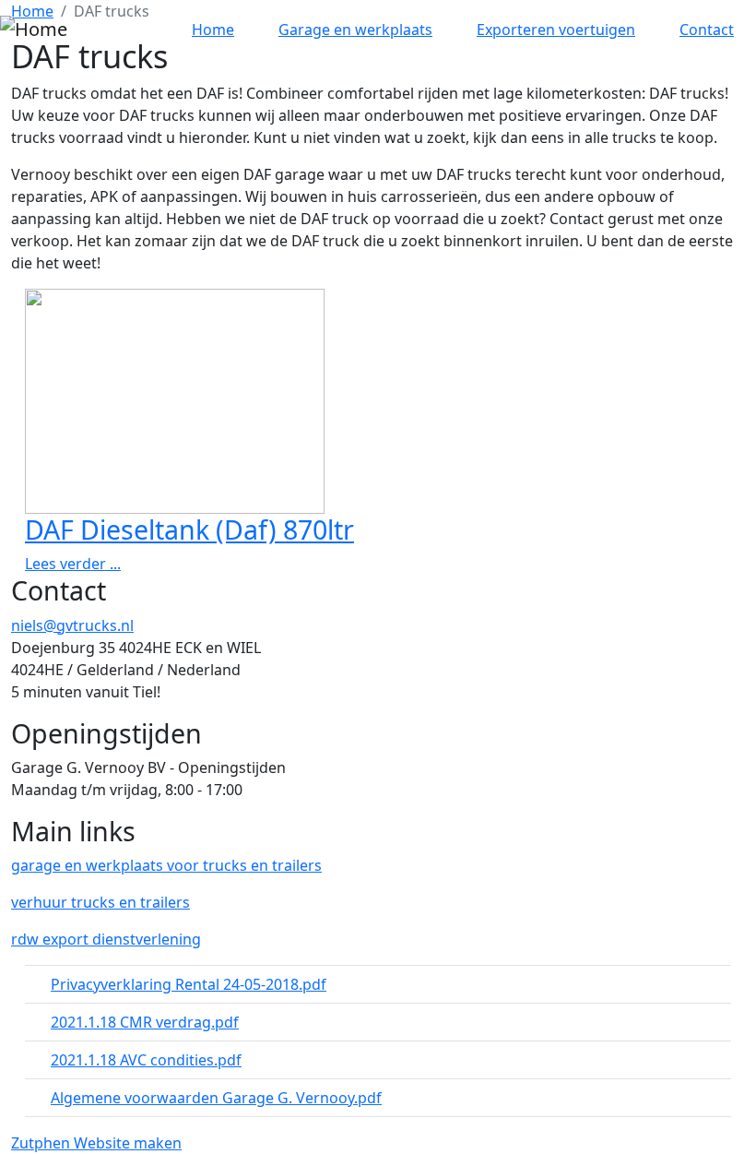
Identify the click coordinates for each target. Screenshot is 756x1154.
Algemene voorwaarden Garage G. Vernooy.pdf (216, 1098)
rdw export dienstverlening (106, 939)
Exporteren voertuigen (556, 29)
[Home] (33, 29)
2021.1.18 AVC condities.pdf (146, 1060)
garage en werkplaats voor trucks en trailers (166, 865)
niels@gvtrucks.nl (72, 625)
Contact (706, 29)
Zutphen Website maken (96, 1143)
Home (213, 29)
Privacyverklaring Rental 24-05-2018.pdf (188, 984)
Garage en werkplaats (355, 29)
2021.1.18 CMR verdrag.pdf (145, 1022)
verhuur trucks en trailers (100, 902)
